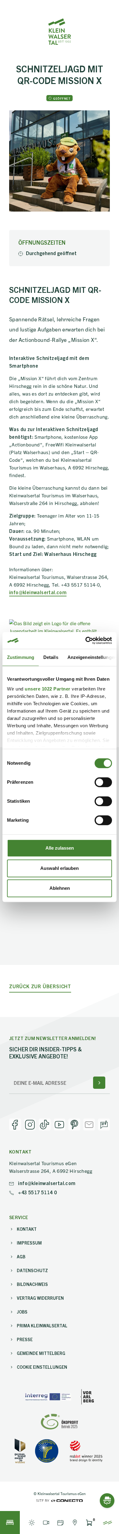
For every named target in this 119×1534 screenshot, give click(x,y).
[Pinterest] (74, 1124)
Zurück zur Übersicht (40, 986)
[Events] (60, 1522)
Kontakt (27, 1229)
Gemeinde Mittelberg (41, 1353)
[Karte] (74, 1522)
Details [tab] (50, 657)
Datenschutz (32, 1270)
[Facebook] (15, 1124)
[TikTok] (45, 1124)
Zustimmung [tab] (20, 657)
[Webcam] (46, 1522)
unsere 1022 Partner (47, 688)
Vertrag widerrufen (40, 1298)
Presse (25, 1339)
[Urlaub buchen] (10, 1522)
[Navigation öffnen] (107, 1522)
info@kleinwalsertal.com (38, 592)
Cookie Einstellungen (42, 1367)
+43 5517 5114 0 (37, 1192)
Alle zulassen (59, 848)
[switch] (103, 782)
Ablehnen (59, 888)
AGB (21, 1256)
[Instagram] (30, 1124)
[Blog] (104, 1124)
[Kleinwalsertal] (59, 31)
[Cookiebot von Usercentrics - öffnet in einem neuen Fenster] (85, 641)
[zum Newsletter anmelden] (99, 1083)
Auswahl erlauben (59, 868)
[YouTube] (60, 1124)
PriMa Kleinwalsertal (42, 1325)
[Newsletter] (89, 1124)
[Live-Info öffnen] (31, 1522)
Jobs (22, 1311)
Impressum (29, 1242)
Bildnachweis (32, 1284)
